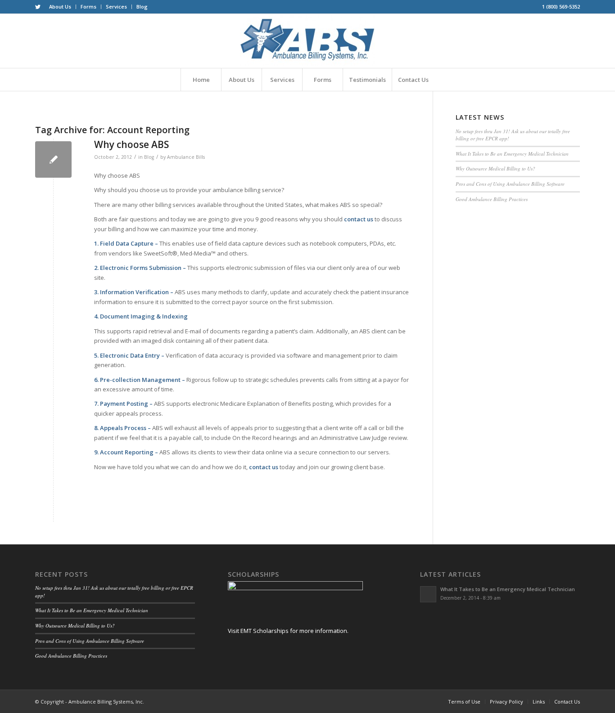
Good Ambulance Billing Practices (492, 199)
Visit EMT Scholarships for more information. (288, 631)
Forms (88, 6)
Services (116, 6)
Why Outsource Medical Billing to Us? (495, 168)
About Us (60, 6)
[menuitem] (60, 6)
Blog (142, 6)
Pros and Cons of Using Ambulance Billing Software (510, 183)
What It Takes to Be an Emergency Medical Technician (512, 153)
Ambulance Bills (186, 157)
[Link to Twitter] (38, 6)
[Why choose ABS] (53, 159)
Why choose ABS (131, 144)
